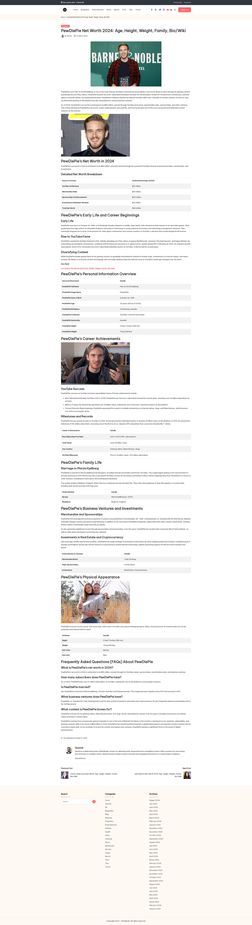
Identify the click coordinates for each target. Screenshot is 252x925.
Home (63, 17)
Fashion (108, 828)
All (106, 807)
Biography (65, 26)
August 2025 (154, 842)
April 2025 (153, 856)
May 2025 (153, 853)
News (107, 842)
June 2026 (153, 807)
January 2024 (155, 909)
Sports (108, 856)
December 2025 (155, 828)
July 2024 (153, 888)
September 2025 (156, 839)
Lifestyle (108, 839)
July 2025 (153, 846)
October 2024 (155, 877)
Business (108, 818)
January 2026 (155, 825)
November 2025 (156, 832)
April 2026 (153, 814)
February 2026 (155, 821)
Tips (107, 863)
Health (107, 832)
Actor (107, 800)
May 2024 (153, 895)
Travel (107, 867)
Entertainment (111, 825)
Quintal (79, 747)
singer (107, 853)
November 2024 (156, 874)
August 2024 (154, 884)
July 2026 (153, 804)
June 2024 (153, 891)
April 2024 (153, 898)
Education (109, 821)
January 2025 (155, 867)
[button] (184, 9)
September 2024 (156, 881)
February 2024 (155, 905)
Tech (107, 860)
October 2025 (155, 835)
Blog (107, 814)
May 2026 (153, 811)
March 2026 (154, 818)
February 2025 (155, 863)
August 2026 (154, 800)
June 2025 (153, 849)
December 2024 (155, 870)
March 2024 (154, 902)
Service (108, 849)
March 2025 (154, 860)
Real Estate (109, 846)
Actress (108, 804)
